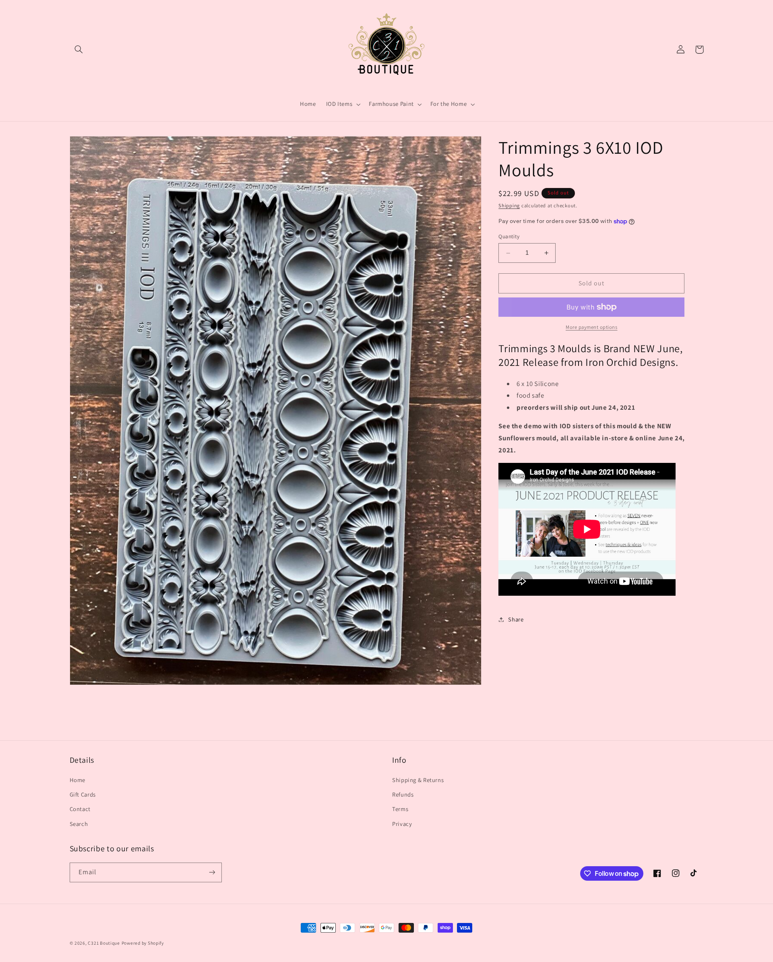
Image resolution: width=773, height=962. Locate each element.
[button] (79, 49)
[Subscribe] (212, 872)
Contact (80, 809)
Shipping (509, 205)
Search (79, 824)
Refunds (402, 794)
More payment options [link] (592, 327)
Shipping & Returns (418, 780)
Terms (400, 809)
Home (78, 780)
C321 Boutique (104, 943)
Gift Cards (83, 794)
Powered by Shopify (143, 943)
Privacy (402, 824)
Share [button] (515, 619)
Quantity (508, 236)
